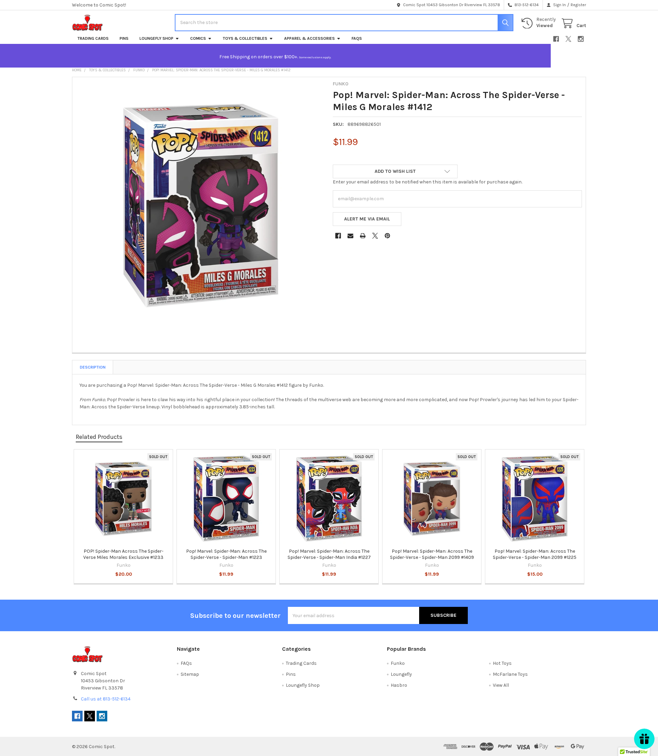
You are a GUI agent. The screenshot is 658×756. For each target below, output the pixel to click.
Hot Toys (502, 663)
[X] (568, 39)
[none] (201, 206)
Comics (198, 38)
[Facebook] (556, 39)
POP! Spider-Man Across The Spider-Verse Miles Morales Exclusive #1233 (123, 554)
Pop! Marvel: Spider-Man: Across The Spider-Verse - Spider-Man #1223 (226, 554)
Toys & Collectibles (245, 38)
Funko (398, 663)
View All (501, 685)
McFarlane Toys (510, 674)
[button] (395, 171)
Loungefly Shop (156, 38)
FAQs (357, 38)
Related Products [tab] (99, 437)
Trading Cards (93, 38)
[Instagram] (580, 39)
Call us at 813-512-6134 (106, 699)
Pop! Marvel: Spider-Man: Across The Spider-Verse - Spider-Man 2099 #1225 (534, 554)
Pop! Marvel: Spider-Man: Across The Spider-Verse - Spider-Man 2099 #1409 (432, 554)
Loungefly (401, 674)
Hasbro (399, 685)
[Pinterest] (387, 235)
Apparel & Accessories (309, 38)
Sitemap (190, 674)
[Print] (362, 235)
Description (93, 367)
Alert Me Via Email (367, 219)
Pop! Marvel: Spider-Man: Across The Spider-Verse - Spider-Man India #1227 (329, 554)
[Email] (350, 235)
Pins (124, 38)
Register (578, 4)
